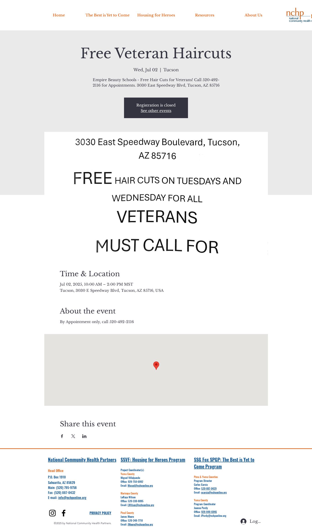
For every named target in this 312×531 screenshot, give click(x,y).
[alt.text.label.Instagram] (52, 513)
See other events (156, 110)
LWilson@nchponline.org (141, 505)
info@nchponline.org (72, 497)
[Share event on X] (73, 436)
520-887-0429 (209, 488)
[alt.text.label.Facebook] (63, 513)
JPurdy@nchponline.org (213, 516)
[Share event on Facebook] (62, 436)
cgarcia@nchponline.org (214, 492)
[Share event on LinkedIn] (84, 436)
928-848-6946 (209, 512)
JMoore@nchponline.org (140, 524)
